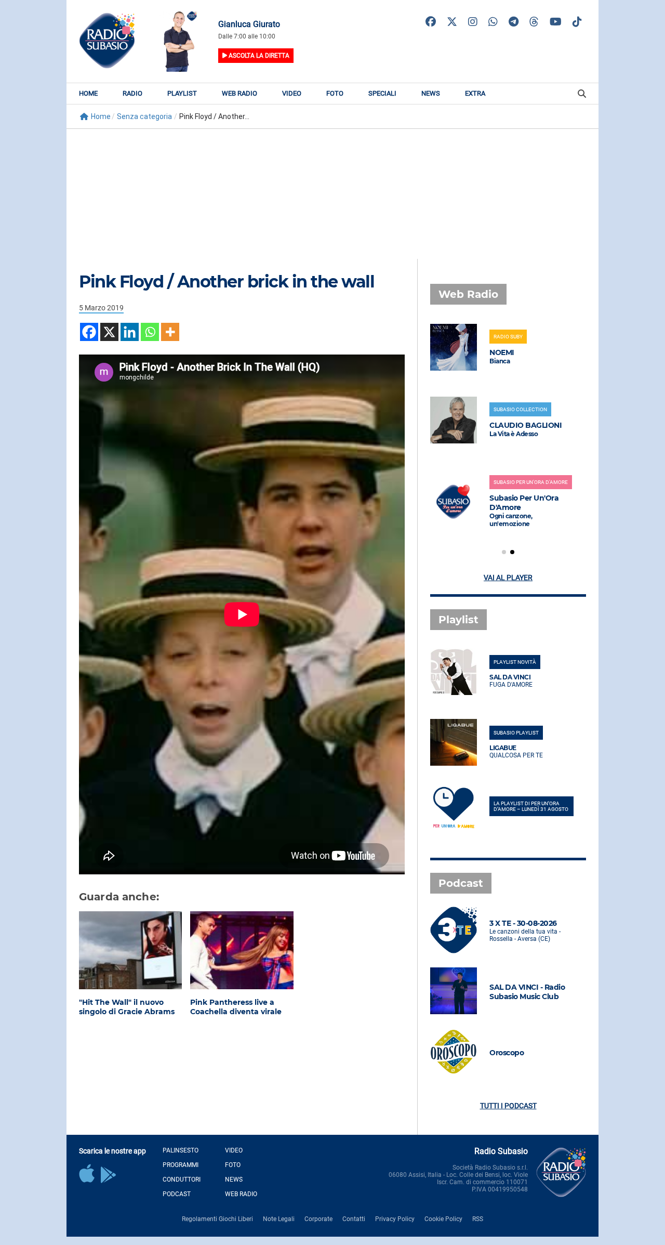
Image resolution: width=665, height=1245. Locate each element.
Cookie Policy (443, 1219)
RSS (477, 1219)
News (430, 93)
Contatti (353, 1219)
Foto (334, 93)
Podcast (177, 1194)
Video (291, 93)
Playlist (182, 93)
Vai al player (508, 577)
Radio (132, 93)
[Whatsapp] (150, 332)
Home (88, 93)
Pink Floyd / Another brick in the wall (226, 281)
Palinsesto (180, 1150)
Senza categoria (144, 116)
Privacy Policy (395, 1219)
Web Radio (239, 93)
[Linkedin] (130, 332)
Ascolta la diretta (258, 55)
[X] (109, 332)
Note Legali (279, 1219)
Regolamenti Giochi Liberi (217, 1219)
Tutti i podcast (508, 1106)
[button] (504, 552)
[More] (170, 332)
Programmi (180, 1165)
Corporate (318, 1219)
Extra (475, 93)
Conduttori (182, 1179)
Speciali (382, 93)
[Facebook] (89, 332)
